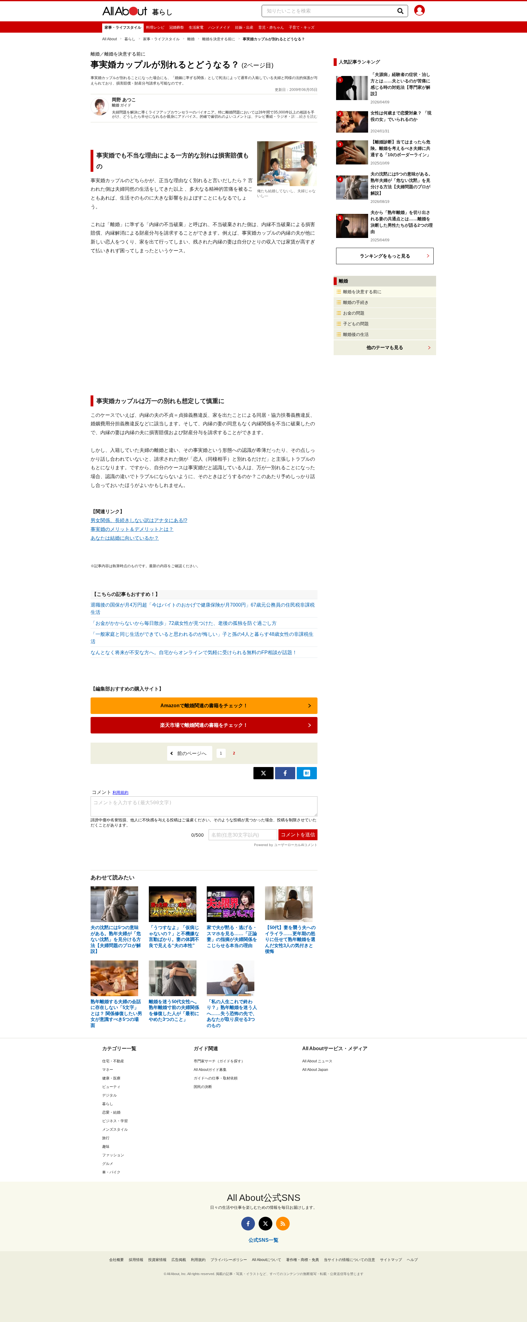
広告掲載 (178, 1260)
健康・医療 (111, 1078)
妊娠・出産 (244, 27)
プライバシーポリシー (228, 1260)
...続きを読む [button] (306, 116)
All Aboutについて (266, 1260)
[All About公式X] (265, 1223)
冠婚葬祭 (176, 27)
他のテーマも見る (385, 347)
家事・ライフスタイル (123, 27)
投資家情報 (157, 1260)
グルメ (107, 1164)
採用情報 (136, 1260)
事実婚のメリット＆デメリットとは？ (132, 529)
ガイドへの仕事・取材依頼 (216, 1078)
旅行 (105, 1138)
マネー (107, 1070)
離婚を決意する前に (218, 39)
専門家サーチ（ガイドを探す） (219, 1061)
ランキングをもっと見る (385, 255)
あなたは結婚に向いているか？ (125, 538)
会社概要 (116, 1260)
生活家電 (196, 27)
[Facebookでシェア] (285, 773)
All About (109, 39)
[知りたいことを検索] (400, 11)
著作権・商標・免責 (302, 1260)
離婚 (191, 39)
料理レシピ (155, 27)
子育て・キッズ (301, 27)
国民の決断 (203, 1087)
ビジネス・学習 (115, 1121)
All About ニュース (317, 1061)
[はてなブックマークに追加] (307, 773)
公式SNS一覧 (263, 1240)
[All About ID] (419, 11)
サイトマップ (391, 1260)
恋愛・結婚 (111, 1112)
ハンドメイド (219, 27)
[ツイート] (263, 773)
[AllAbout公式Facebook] (248, 1223)
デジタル (109, 1095)
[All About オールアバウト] (124, 12)
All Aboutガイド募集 (210, 1070)
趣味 (105, 1146)
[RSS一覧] (283, 1223)
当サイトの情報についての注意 (349, 1260)
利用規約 (198, 1260)
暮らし (162, 12)
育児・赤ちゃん (271, 27)
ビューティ (111, 1087)
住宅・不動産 (113, 1061)
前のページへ (191, 753)
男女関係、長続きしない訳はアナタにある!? (139, 520)
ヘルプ (412, 1260)
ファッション (113, 1155)
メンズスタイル (115, 1129)
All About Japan (315, 1070)
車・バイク (111, 1172)
